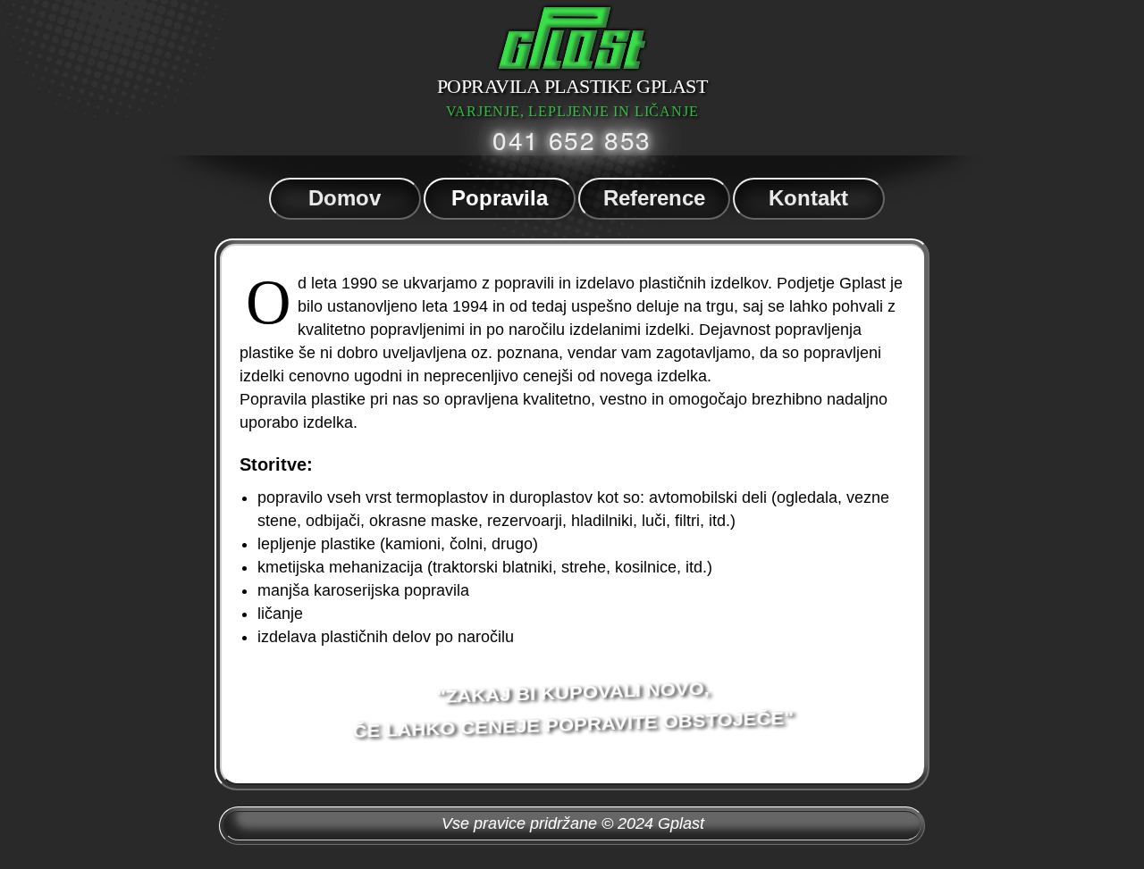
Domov (344, 198)
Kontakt (808, 198)
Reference (654, 198)
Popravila (499, 198)
